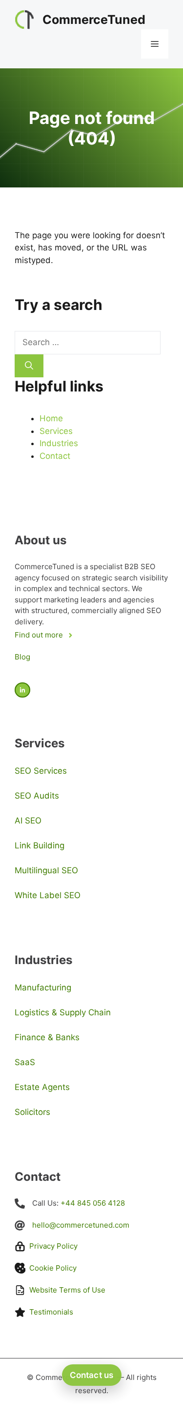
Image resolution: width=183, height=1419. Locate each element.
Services (56, 431)
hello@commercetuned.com (80, 1225)
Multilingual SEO (46, 870)
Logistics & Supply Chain (63, 1012)
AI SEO (28, 820)
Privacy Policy (53, 1246)
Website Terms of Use (67, 1290)
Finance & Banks (47, 1037)
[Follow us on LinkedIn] (22, 690)
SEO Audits (37, 796)
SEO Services (41, 771)
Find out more (39, 634)
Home (51, 418)
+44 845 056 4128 (93, 1203)
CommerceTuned (93, 19)
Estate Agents (42, 1087)
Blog (22, 656)
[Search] (29, 366)
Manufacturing (43, 987)
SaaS (25, 1062)
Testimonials (51, 1311)
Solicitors (32, 1112)
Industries (59, 443)
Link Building (39, 845)
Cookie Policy (53, 1268)
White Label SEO (48, 895)
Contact (55, 456)
